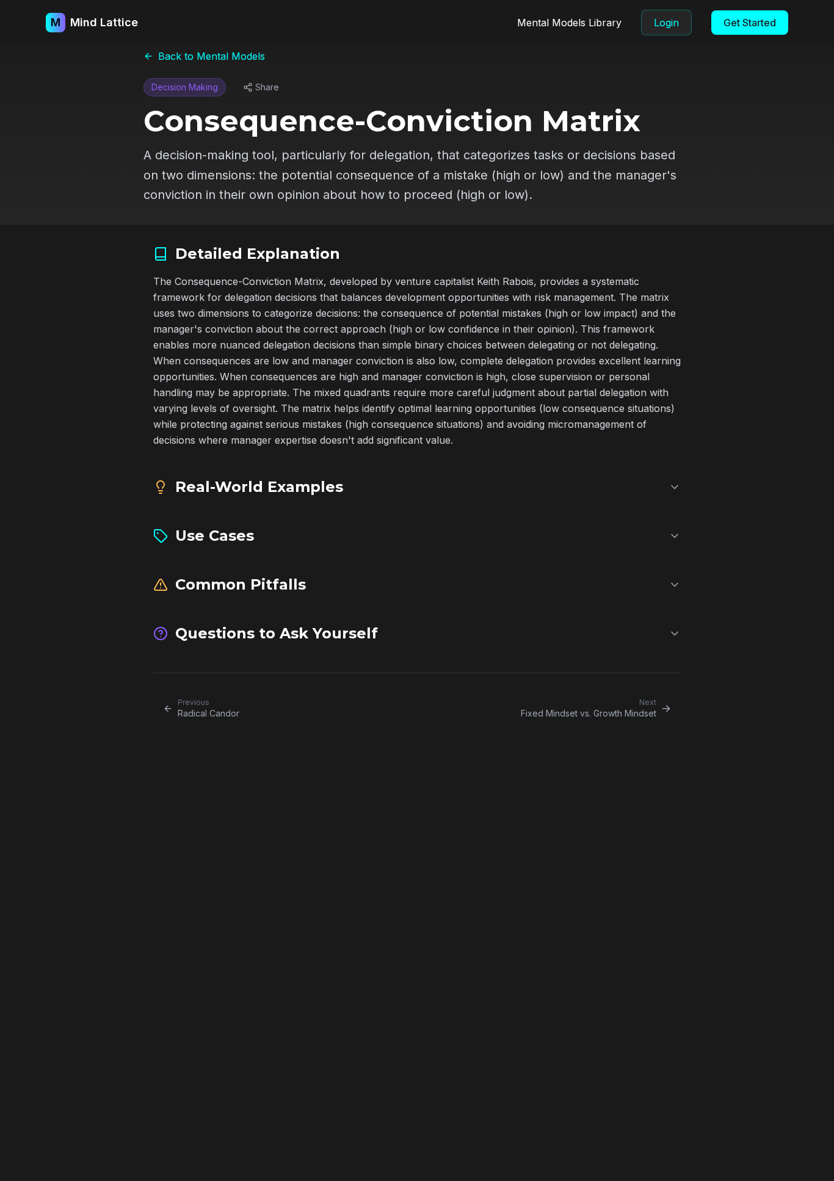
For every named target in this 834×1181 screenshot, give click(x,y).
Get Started (749, 22)
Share (267, 87)
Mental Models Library (569, 22)
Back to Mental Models (211, 56)
